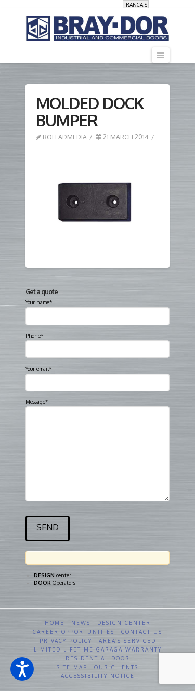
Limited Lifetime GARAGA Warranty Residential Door (98, 653)
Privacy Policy (66, 640)
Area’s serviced (127, 640)
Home (54, 623)
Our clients (116, 667)
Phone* (34, 336)
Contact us (141, 632)
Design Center (124, 623)
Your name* (38, 302)
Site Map (72, 667)
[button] (22, 669)
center (52, 575)
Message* (36, 401)
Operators (54, 583)
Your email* (38, 369)
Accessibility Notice (98, 676)
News (80, 623)
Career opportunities (73, 632)
